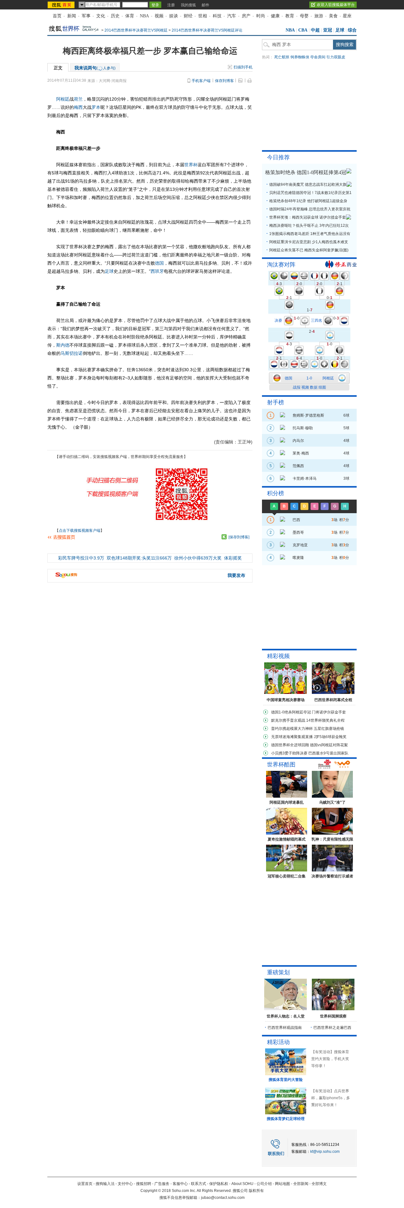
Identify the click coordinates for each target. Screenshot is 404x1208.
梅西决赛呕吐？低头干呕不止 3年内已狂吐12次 (309, 225)
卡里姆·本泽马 (305, 478)
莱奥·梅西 (301, 453)
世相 (202, 16)
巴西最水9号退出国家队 (328, 753)
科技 (217, 16)
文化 (100, 16)
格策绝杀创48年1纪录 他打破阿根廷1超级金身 (308, 201)
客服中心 (180, 1184)
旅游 (318, 16)
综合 (352, 30)
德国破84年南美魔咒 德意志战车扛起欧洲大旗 (308, 184)
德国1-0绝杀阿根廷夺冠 (291, 712)
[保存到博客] (239, 537)
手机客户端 (201, 81)
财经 (188, 16)
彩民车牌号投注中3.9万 (81, 557)
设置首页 (84, 1184)
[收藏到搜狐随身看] (224, 536)
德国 (159, 263)
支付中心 (125, 1184)
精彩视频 (278, 656)
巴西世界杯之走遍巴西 (332, 1027)
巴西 (296, 520)
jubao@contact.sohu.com (223, 1197)
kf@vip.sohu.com (325, 1151)
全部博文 (319, 1184)
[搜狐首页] (62, 4)
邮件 (205, 5)
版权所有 (256, 1190)
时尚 (260, 16)
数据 (314, 387)
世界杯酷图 (281, 764)
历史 (115, 16)
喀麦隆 (298, 557)
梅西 (78, 107)
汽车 (231, 16)
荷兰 (78, 99)
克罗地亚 (300, 545)
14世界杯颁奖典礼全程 (325, 720)
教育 (289, 16)
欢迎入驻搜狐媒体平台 (336, 5)
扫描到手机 (243, 67)
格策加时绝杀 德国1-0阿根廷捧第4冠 (305, 172)
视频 (159, 16)
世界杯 (191, 164)
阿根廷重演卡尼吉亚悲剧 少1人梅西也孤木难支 (308, 242)
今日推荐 (278, 157)
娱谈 (173, 16)
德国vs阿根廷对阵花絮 (329, 745)
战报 (296, 387)
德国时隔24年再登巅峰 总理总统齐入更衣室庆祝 (309, 209)
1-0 (309, 378)
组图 (322, 387)
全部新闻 (300, 1184)
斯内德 (62, 345)
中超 (315, 30)
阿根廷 (62, 99)
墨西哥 (298, 532)
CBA (302, 30)
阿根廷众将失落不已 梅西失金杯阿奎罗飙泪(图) (308, 250)
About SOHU (242, 1184)
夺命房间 (317, 57)
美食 (333, 16)
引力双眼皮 (335, 57)
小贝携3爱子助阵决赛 (289, 753)
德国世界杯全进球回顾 (290, 745)
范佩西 (298, 466)
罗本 (96, 107)
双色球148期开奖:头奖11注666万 (139, 557)
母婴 (304, 16)
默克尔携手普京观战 (288, 720)
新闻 (71, 16)
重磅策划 (278, 972)
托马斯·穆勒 (303, 428)
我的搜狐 (188, 5)
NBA (144, 16)
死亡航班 (281, 57)
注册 (171, 5)
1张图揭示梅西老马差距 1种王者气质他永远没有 (309, 234)
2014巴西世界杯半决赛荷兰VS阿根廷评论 (207, 30)
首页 (57, 16)
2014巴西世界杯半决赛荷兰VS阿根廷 (136, 30)
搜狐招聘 (143, 1184)
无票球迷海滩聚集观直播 (292, 737)
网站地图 (282, 1184)
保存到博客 (224, 81)
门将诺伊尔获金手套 (329, 712)
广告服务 (161, 1184)
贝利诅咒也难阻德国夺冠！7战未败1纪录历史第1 (310, 193)
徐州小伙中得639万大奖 (198, 557)
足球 (340, 30)
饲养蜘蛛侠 (299, 57)
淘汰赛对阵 (281, 264)
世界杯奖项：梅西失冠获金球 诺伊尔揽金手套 (307, 217)
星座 (347, 16)
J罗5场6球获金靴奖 (330, 737)
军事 (86, 16)
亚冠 (327, 30)
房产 (246, 16)
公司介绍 (264, 1184)
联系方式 (198, 1184)
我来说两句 (95, 67)
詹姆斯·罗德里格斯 (308, 415)
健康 (275, 16)
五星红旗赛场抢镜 (329, 728)
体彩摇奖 (233, 557)
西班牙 (157, 271)
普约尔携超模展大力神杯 (292, 728)
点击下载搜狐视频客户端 (79, 530)
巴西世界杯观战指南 (285, 1027)
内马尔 (298, 440)
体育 (129, 16)
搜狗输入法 (105, 1184)
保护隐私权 (218, 1184)
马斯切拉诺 (72, 353)
